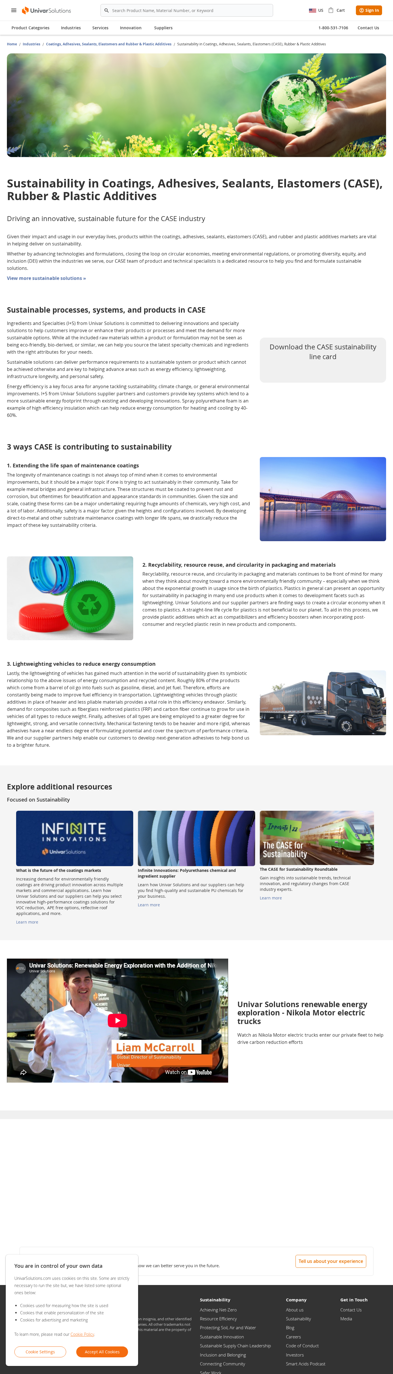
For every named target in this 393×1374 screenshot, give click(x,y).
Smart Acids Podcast (305, 1364)
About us (295, 1310)
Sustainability (298, 1318)
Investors (295, 1355)
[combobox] (186, 10)
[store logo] (47, 10)
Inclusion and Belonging (223, 1355)
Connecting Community (222, 1364)
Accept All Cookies (102, 1351)
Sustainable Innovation (222, 1337)
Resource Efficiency (218, 1318)
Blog (290, 1327)
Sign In (372, 10)
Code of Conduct (302, 1345)
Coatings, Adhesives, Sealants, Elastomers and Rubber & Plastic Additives (109, 44)
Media (346, 1318)
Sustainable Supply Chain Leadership (235, 1345)
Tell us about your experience (331, 1261)
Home (12, 44)
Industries (32, 44)
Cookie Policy (82, 1334)
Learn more (27, 922)
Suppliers (163, 27)
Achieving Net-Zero (218, 1310)
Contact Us (351, 1310)
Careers (293, 1337)
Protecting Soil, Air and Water (228, 1327)
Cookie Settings (40, 1351)
